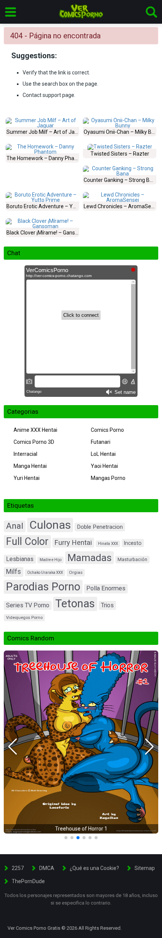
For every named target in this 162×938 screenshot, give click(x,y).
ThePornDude (28, 881)
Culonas (50, 524)
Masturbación (132, 559)
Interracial (25, 454)
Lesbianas (20, 559)
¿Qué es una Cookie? (94, 868)
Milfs (13, 571)
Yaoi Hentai (104, 466)
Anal (14, 526)
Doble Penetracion (100, 526)
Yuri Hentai (27, 478)
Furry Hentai (73, 542)
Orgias (76, 572)
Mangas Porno (108, 478)
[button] (13, 746)
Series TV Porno (27, 605)
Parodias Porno (43, 586)
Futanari (100, 442)
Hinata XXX (108, 543)
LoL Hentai (103, 454)
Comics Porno (107, 430)
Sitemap (144, 868)
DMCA (46, 868)
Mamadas (89, 557)
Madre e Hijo (50, 560)
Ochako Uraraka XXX (45, 572)
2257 (18, 868)
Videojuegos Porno (24, 617)
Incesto (133, 543)
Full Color (27, 542)
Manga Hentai (30, 466)
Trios (107, 605)
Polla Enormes (105, 588)
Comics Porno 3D (34, 442)
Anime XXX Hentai (35, 430)
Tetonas (75, 603)
